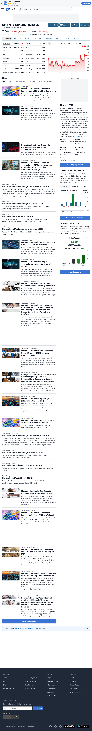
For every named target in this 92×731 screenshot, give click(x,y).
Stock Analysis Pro (31, 678)
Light (7, 717)
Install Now (86, 3)
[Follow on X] (55, 726)
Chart (75, 38)
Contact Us (73, 681)
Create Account (52, 681)
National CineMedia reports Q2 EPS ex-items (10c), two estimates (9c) (38, 243)
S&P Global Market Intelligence (24, 628)
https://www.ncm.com (67, 160)
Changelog (51, 685)
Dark (15, 717)
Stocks (5, 678)
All (4, 81)
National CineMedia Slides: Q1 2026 (17, 478)
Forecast (28, 38)
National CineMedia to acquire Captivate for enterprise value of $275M (35, 263)
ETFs (4, 685)
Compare (85, 25)
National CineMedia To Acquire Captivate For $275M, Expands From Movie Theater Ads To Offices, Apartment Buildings (37, 166)
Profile (67, 38)
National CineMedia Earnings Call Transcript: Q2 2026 (25, 186)
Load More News (29, 621)
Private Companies (9, 689)
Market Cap (6, 43)
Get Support (29, 685)
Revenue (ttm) (7, 47)
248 (76, 149)
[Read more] (81, 136)
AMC (34, 589)
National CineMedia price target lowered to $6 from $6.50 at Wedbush (37, 513)
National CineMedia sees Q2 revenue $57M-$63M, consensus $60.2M (37, 421)
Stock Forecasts (74, 272)
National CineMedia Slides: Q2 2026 (17, 216)
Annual (65, 186)
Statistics (38, 38)
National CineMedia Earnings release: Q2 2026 (22, 203)
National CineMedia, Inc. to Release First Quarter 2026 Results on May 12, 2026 (37, 551)
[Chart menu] (86, 238)
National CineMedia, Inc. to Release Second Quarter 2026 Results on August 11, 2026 (37, 352)
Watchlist (65, 25)
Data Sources (52, 689)
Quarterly (75, 186)
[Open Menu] (2, 9)
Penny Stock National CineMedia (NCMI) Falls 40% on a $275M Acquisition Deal (35, 147)
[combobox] (46, 9)
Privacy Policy (74, 689)
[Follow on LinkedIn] (60, 726)
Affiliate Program (75, 692)
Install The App (30, 689)
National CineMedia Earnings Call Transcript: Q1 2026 (25, 435)
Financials (17, 38)
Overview (7, 38)
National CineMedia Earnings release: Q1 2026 (22, 452)
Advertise (50, 692)
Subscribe (38, 708)
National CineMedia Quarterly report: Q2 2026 (22, 229)
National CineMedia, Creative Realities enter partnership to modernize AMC (38, 574)
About (72, 678)
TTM (84, 186)
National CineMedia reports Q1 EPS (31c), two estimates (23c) (37, 399)
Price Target (29, 69)
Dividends (48, 38)
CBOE (36, 628)
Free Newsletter (30, 681)
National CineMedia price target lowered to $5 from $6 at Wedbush (36, 109)
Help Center (51, 696)
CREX (39, 589)
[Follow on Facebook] (50, 726)
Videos (10, 81)
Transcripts (31, 81)
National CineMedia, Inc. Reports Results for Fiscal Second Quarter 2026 (38, 284)
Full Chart (54, 25)
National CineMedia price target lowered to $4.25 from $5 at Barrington (38, 90)
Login (49, 678)
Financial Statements (74, 218)
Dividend (5, 69)
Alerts (76, 25)
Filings (39, 81)
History (58, 38)
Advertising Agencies (67, 142)
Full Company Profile (74, 165)
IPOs (4, 681)
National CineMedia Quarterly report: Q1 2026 (22, 465)
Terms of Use (74, 685)
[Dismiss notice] (2, 3)
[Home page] (11, 9)
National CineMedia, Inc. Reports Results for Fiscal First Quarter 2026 (37, 492)
